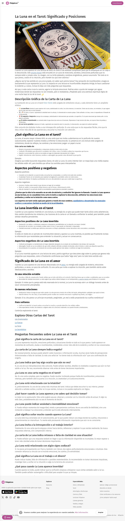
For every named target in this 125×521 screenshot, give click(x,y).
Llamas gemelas (78, 500)
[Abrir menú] (3, 3)
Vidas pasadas (77, 507)
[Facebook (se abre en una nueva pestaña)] (6, 497)
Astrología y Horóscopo (80, 491)
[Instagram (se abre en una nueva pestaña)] (10, 497)
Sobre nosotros (105, 491)
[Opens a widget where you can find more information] (7, 517)
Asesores (49, 485)
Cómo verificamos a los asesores (110, 494)
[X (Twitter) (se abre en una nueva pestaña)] (3, 497)
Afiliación (120, 515)
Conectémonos (117, 3)
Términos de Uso (111, 515)
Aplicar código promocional (108, 485)
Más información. (81, 512)
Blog (47, 488)
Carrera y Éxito (77, 494)
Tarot (74, 488)
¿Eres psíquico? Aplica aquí (108, 497)
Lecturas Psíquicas (79, 497)
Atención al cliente (105, 488)
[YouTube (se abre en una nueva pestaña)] (18, 497)
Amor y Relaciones (79, 485)
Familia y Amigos (78, 504)
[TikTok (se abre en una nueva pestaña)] (14, 497)
